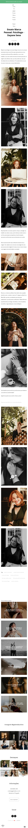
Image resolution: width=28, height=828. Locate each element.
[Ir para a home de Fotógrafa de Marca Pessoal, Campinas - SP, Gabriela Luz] (3, 825)
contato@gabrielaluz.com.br (14, 791)
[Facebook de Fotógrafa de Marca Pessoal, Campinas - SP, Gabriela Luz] (12, 816)
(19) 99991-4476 (14, 789)
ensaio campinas (14, 581)
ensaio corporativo (8, 572)
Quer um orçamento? (14, 799)
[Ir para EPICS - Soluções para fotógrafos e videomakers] (14, 820)
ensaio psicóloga (5, 575)
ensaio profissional (14, 575)
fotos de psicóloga (5, 581)
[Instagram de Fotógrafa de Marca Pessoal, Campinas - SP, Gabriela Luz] (15, 816)
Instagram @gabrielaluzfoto (14, 725)
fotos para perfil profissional (19, 578)
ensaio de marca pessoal (19, 572)
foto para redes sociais (6, 578)
